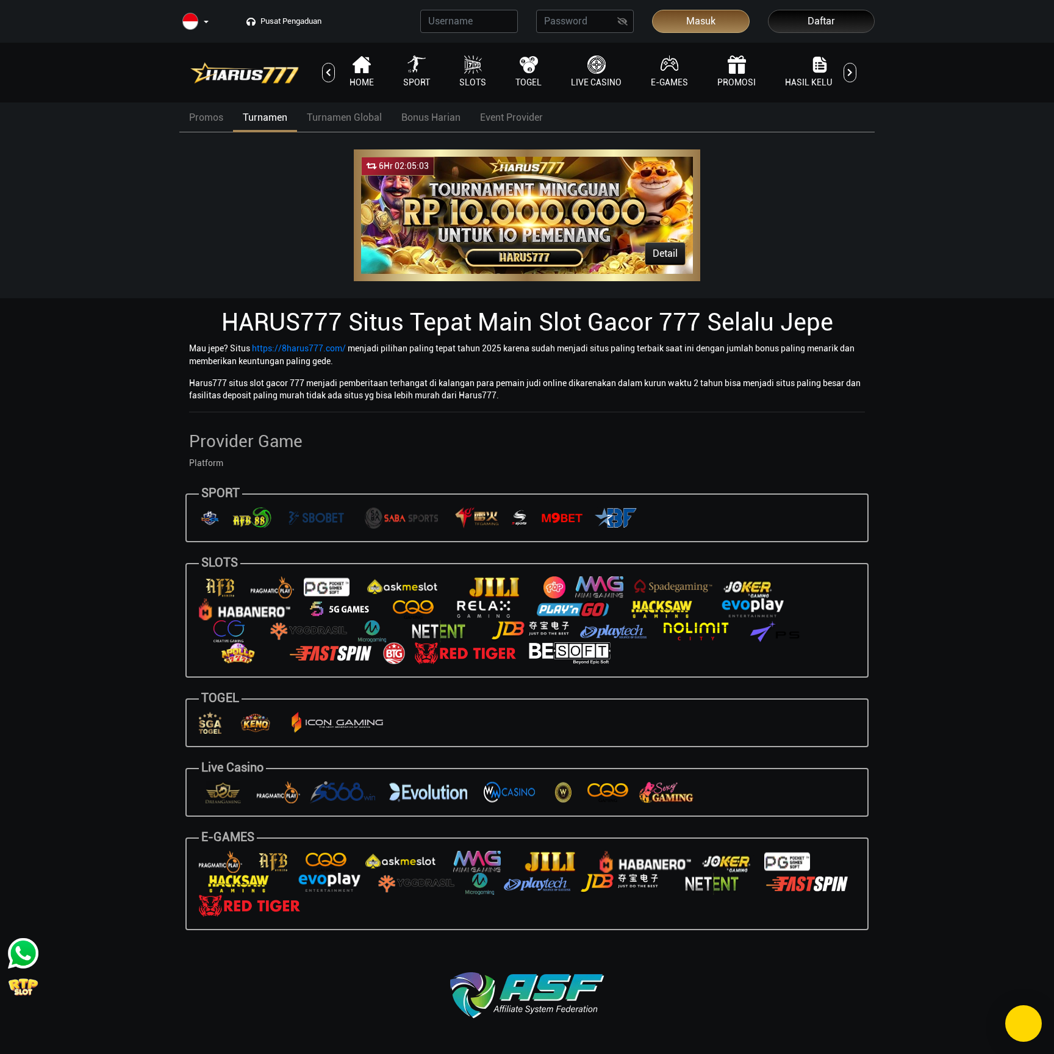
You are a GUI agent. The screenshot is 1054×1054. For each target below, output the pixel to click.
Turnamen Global (344, 117)
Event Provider (511, 117)
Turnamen (265, 117)
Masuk (700, 21)
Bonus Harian (431, 117)
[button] (195, 22)
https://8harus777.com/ (299, 348)
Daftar (821, 21)
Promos (206, 117)
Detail (665, 253)
